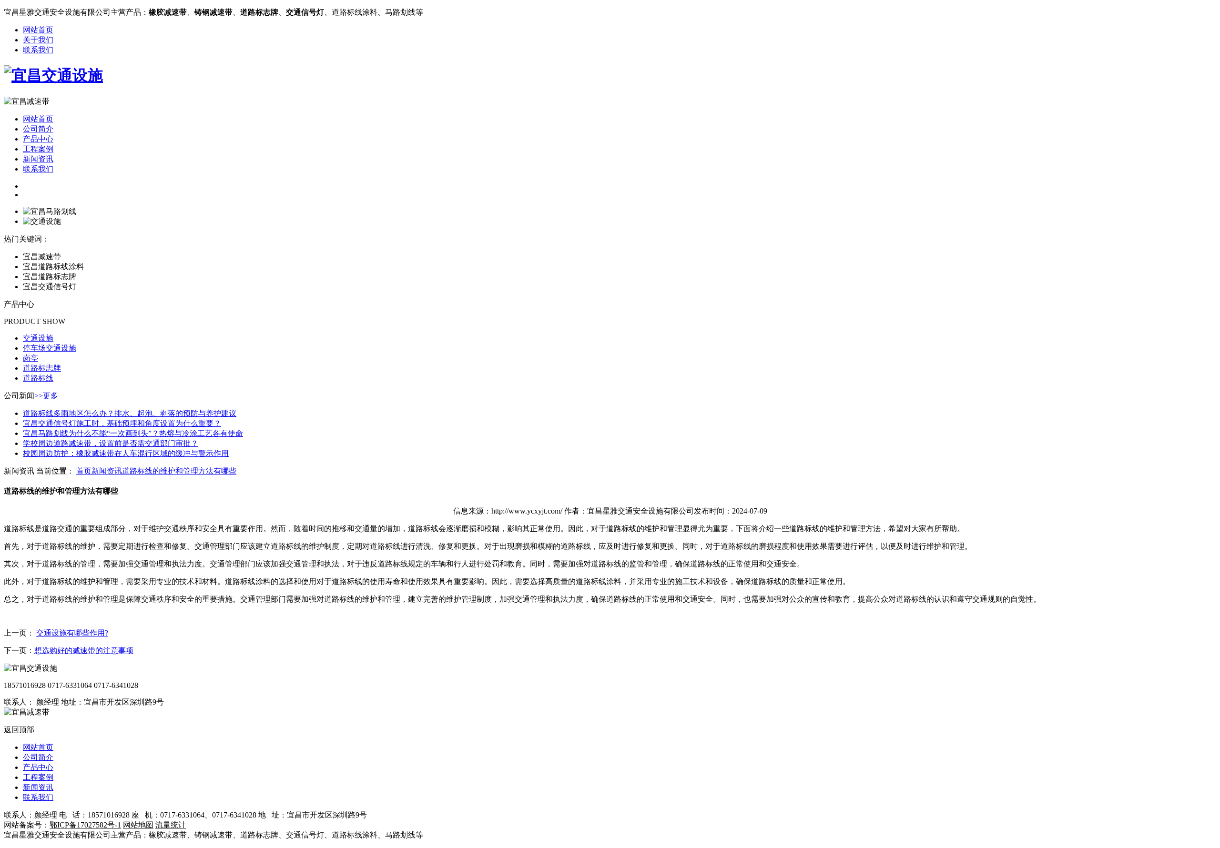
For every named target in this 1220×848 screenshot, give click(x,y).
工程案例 (38, 149)
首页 (84, 471)
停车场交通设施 (49, 348)
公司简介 (38, 129)
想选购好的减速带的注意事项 (83, 650)
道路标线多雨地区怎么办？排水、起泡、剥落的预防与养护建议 (129, 413)
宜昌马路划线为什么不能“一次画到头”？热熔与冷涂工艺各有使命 (133, 433)
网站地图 (138, 825)
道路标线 (38, 378)
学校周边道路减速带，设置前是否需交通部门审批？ (110, 443)
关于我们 (38, 40)
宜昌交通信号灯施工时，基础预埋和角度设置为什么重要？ (122, 423)
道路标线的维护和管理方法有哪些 (179, 471)
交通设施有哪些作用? (72, 633)
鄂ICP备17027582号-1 (85, 825)
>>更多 (46, 396)
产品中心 (38, 139)
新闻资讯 (38, 159)
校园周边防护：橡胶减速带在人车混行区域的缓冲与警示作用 (126, 453)
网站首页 (38, 30)
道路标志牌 (42, 368)
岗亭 (30, 358)
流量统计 (170, 825)
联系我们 (38, 50)
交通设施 (38, 338)
